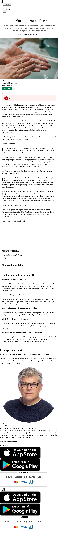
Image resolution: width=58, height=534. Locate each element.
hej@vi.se (8, 446)
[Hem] (3, 81)
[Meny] (4, 11)
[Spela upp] (6, 98)
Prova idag (6, 9)
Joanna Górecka (10, 250)
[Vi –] (1, 2)
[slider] (9, 98)
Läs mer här (33, 428)
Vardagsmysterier (28, 34)
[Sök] (4, 7)
